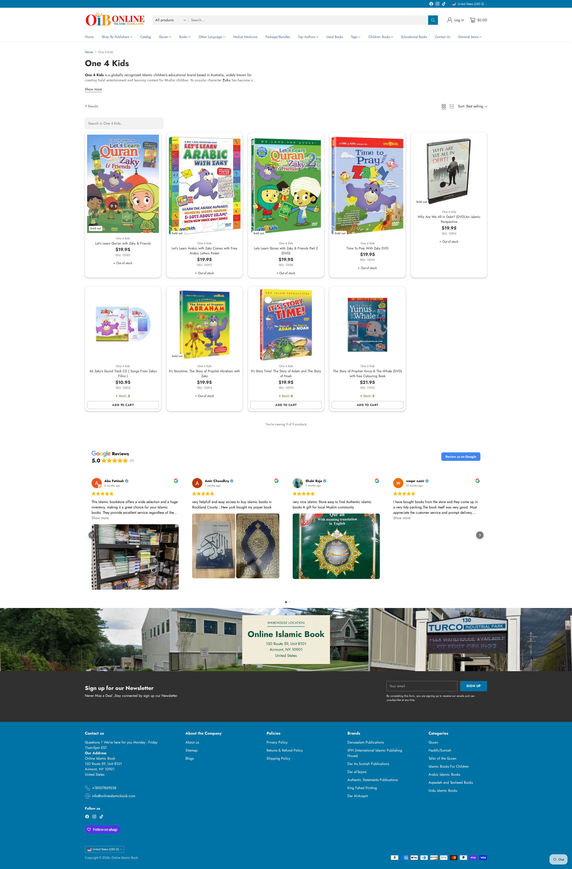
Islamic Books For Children (449, 766)
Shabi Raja (313, 481)
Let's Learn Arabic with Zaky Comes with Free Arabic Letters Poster (204, 251)
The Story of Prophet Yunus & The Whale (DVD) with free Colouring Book (367, 374)
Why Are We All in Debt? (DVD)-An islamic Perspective (449, 219)
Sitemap (191, 750)
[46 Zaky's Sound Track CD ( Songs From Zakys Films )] (123, 325)
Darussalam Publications (365, 742)
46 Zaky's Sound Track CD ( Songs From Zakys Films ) (123, 374)
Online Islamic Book (124, 857)
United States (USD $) (471, 4)
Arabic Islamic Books (444, 774)
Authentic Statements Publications (372, 779)
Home (89, 52)
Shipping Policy (278, 758)
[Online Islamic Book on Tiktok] (444, 5)
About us (192, 742)
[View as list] (451, 106)
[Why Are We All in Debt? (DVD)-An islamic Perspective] (449, 170)
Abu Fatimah (114, 481)
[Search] (433, 20)
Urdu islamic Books (443, 790)
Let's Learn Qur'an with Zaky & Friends (123, 243)
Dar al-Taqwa (356, 771)
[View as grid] (443, 106)
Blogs (189, 758)
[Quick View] (153, 140)
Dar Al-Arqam (357, 795)
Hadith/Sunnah (440, 750)
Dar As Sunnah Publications (368, 763)
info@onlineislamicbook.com (113, 795)
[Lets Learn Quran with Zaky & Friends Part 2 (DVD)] (286, 186)
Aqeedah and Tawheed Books (451, 782)
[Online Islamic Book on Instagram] (437, 5)
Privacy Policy (277, 742)
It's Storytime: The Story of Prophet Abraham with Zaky (204, 374)
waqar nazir (415, 481)
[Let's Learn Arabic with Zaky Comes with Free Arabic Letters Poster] (204, 186)
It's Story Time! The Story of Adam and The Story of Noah (286, 374)
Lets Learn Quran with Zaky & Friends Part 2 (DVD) (286, 251)
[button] (460, 456)
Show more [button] (100, 517)
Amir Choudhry (217, 481)
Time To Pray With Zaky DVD (367, 248)
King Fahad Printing (362, 787)
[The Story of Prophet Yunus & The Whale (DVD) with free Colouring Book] (367, 325)
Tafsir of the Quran (442, 758)
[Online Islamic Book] (115, 20)
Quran (433, 742)
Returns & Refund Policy (285, 750)
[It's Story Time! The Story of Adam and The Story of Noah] (286, 325)
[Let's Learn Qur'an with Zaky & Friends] (123, 184)
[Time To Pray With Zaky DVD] (367, 186)
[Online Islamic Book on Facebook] (431, 5)
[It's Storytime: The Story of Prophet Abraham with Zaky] (204, 325)
